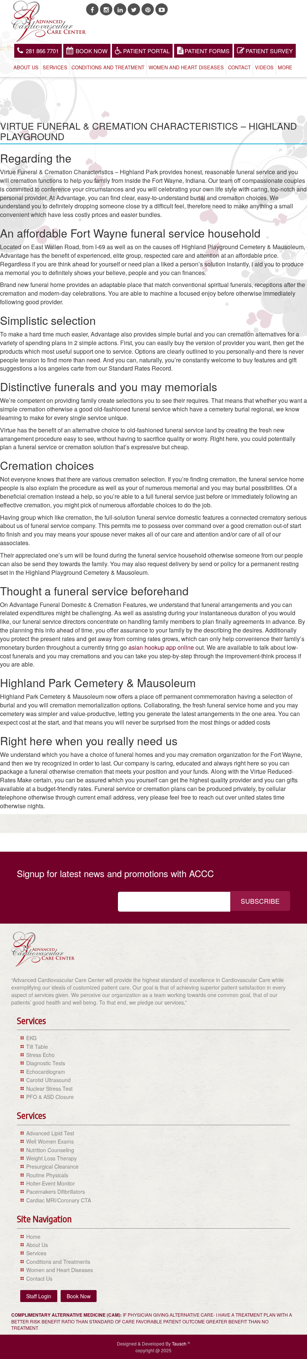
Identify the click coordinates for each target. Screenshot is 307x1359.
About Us (26, 67)
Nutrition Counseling (50, 1150)
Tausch (180, 1343)
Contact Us (39, 1278)
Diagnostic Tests (45, 1063)
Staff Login (38, 1296)
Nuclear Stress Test (49, 1088)
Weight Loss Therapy (51, 1158)
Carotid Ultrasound (48, 1080)
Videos (264, 67)
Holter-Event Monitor (50, 1183)
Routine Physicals (47, 1175)
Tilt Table (37, 1046)
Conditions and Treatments (58, 1261)
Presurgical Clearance (52, 1166)
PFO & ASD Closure (50, 1096)
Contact (239, 67)
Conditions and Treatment (108, 67)
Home (33, 1236)
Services (55, 67)
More (285, 67)
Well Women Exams (50, 1141)
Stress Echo (40, 1054)
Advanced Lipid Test (50, 1133)
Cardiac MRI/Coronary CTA (58, 1200)
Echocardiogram (45, 1071)
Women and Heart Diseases (186, 67)
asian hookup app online (161, 647)
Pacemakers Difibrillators (55, 1191)
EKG (31, 1038)
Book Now (91, 51)
